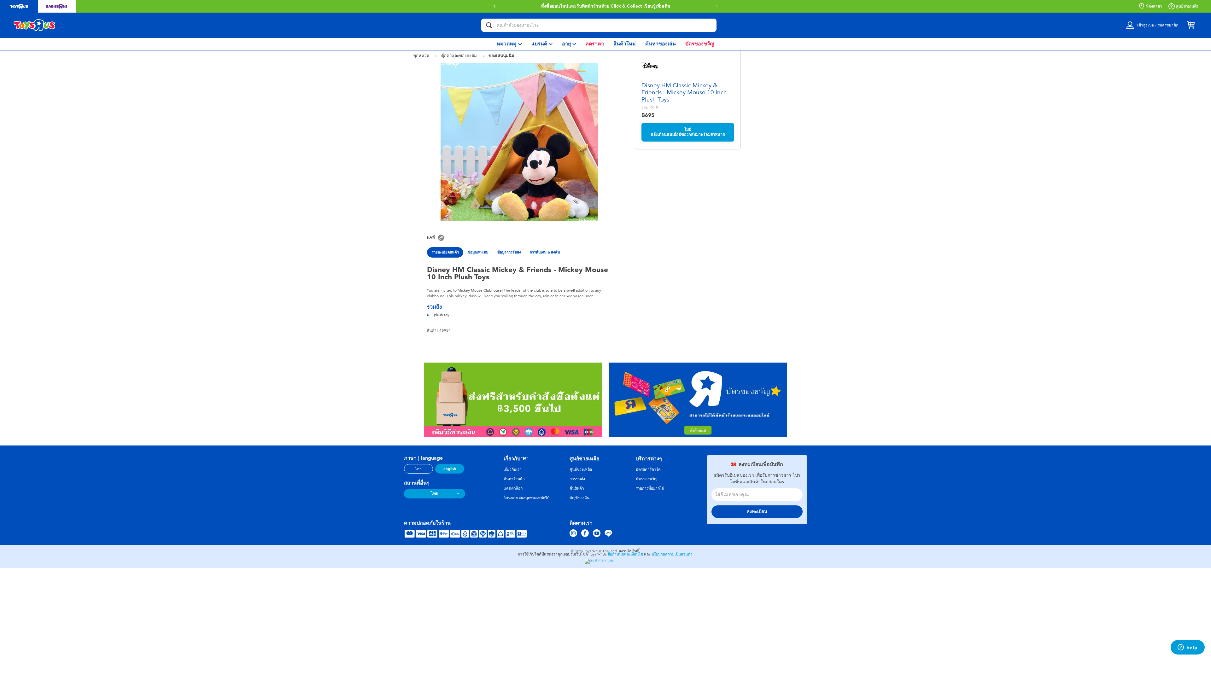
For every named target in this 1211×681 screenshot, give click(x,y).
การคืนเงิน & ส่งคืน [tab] (545, 252)
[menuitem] (509, 44)
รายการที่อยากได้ (650, 488)
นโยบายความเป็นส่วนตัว (672, 554)
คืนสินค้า (577, 488)
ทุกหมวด (421, 55)
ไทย (418, 469)
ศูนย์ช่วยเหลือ (1187, 6)
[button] (494, 6)
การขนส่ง (577, 479)
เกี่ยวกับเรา (513, 469)
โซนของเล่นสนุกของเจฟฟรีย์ (526, 498)
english (449, 469)
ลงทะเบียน (757, 511)
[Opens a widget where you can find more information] (1187, 648)
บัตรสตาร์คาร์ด (648, 469)
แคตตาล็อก (513, 488)
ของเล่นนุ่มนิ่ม (501, 55)
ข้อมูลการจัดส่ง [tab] (509, 252)
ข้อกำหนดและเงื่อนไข (625, 554)
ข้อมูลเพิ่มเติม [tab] (478, 252)
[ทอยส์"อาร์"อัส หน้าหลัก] (35, 25)
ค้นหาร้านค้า (514, 479)
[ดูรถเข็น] (1190, 25)
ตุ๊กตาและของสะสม (459, 55)
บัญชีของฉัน (579, 498)
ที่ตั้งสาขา (1154, 6)
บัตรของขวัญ (646, 479)
